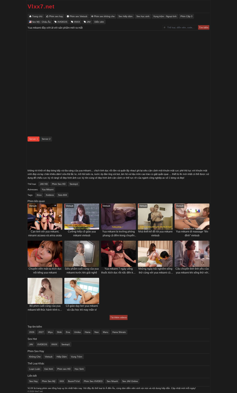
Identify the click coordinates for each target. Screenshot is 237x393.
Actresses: (33, 189)
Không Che (35, 356)
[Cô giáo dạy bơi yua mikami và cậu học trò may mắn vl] (81, 291)
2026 (31, 332)
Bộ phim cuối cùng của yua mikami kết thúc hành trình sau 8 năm (45, 308)
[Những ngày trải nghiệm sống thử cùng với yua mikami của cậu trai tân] (155, 254)
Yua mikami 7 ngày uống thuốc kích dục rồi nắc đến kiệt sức (118, 271)
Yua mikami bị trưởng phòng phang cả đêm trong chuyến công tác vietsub (118, 233)
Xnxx (39, 195)
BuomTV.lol (74, 381)
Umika (77, 332)
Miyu (50, 332)
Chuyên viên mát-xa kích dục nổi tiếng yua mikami (45, 270)
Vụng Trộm (76, 356)
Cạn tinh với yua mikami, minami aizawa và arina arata (45, 233)
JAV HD (44, 184)
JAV (31, 344)
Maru (105, 332)
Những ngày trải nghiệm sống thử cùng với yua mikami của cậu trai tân (155, 271)
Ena (68, 332)
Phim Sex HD (58, 184)
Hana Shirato (119, 332)
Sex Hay (33, 381)
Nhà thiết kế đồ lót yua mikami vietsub (155, 233)
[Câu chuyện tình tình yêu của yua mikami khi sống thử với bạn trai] (192, 254)
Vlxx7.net (41, 6)
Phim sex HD (63, 369)
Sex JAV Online (130, 381)
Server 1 (33, 139)
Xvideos (50, 195)
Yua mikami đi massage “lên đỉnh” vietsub (192, 233)
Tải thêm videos (118, 317)
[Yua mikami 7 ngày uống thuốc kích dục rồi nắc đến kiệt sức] (118, 254)
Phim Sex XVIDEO (93, 381)
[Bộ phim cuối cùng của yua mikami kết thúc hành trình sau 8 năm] (45, 291)
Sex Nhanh (112, 381)
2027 (41, 332)
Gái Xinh (48, 369)
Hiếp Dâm (62, 356)
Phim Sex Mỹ (48, 381)
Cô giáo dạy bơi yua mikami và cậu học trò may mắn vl (82, 307)
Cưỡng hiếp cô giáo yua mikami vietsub (82, 233)
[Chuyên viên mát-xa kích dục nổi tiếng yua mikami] (45, 254)
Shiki (59, 332)
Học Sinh (79, 369)
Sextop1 (74, 184)
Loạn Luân (34, 369)
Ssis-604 (62, 195)
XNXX (54, 344)
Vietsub (48, 356)
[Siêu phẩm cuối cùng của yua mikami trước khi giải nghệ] (81, 254)
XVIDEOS (42, 344)
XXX (61, 381)
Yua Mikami (48, 189)
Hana (87, 332)
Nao (96, 332)
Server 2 (46, 139)
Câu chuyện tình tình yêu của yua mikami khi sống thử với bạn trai (192, 271)
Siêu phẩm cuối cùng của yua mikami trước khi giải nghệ (82, 270)
